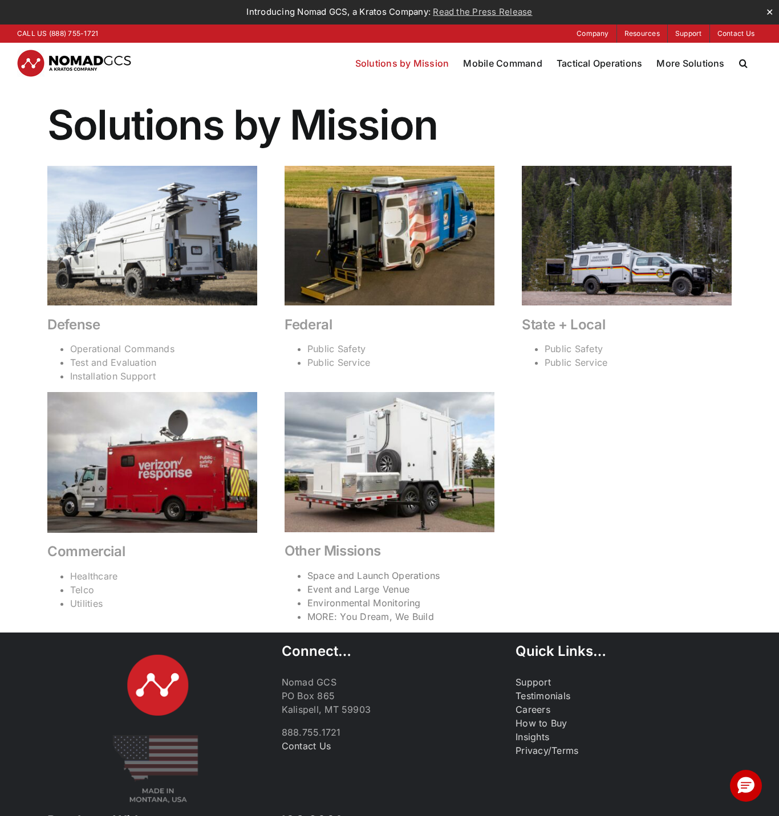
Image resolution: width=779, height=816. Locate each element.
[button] (743, 63)
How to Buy (541, 723)
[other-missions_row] (389, 396)
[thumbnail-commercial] (152, 396)
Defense (73, 324)
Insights (532, 736)
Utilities (86, 603)
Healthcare (93, 576)
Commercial (86, 551)
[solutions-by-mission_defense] (152, 170)
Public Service (338, 362)
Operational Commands (122, 348)
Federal (308, 324)
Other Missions (333, 550)
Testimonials (543, 695)
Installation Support (113, 376)
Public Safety (336, 348)
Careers (533, 709)
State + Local (563, 324)
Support (533, 682)
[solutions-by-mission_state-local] (627, 170)
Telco (82, 589)
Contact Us (306, 746)
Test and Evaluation (113, 362)
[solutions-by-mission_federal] (389, 170)
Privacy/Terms (547, 750)
